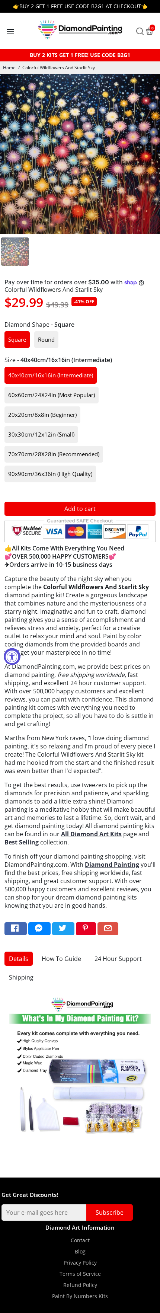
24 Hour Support (118, 959)
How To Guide (61, 959)
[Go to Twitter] (63, 928)
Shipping (21, 977)
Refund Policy (80, 1285)
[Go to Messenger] (39, 928)
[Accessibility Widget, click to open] (12, 656)
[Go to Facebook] (15, 928)
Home (9, 67)
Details (18, 959)
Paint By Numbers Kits (80, 1296)
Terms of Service (80, 1274)
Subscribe (110, 1212)
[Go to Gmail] (107, 928)
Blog (80, 1251)
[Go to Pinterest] (86, 928)
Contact (80, 1240)
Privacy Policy (80, 1262)
